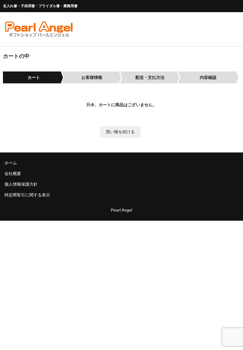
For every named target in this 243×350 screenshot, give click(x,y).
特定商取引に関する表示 (27, 194)
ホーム (10, 162)
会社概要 (12, 173)
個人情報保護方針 (21, 184)
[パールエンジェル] (38, 35)
